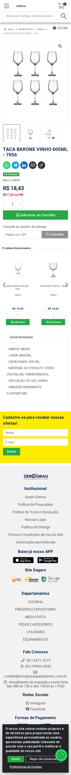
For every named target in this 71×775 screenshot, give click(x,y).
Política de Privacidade (35, 505)
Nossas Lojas (35, 520)
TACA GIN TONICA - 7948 (53, 286)
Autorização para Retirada (35, 542)
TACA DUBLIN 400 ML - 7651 (18, 287)
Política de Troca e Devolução (35, 512)
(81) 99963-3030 (38, 666)
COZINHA (35, 602)
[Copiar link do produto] (41, 165)
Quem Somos (35, 497)
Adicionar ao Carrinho (37, 215)
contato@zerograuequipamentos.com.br (35, 676)
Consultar (56, 234)
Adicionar (19, 322)
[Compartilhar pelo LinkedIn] (24, 165)
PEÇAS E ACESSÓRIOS (36, 625)
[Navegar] (4, 285)
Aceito (16, 759)
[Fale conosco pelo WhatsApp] (61, 755)
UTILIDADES (35, 632)
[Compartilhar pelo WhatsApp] (6, 165)
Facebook (38, 709)
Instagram (38, 703)
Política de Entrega (35, 527)
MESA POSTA (35, 617)
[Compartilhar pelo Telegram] (15, 165)
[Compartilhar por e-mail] (32, 165)
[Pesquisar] (63, 16)
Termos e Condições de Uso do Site (35, 535)
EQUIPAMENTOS (35, 640)
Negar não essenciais (44, 759)
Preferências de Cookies (26, 766)
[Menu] (6, 6)
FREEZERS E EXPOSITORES (35, 609)
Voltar (62, 28)
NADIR (16, 180)
